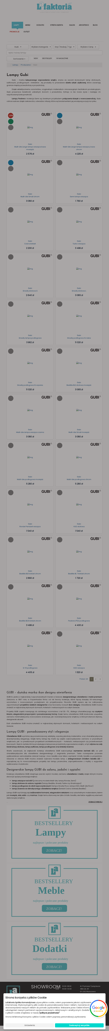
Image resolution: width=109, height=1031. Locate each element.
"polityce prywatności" (49, 1013)
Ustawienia (29, 1025)
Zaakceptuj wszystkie (79, 1025)
